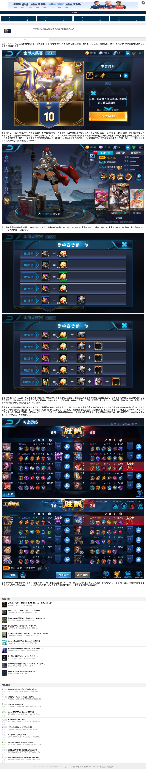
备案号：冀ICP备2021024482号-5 (42, 767)
